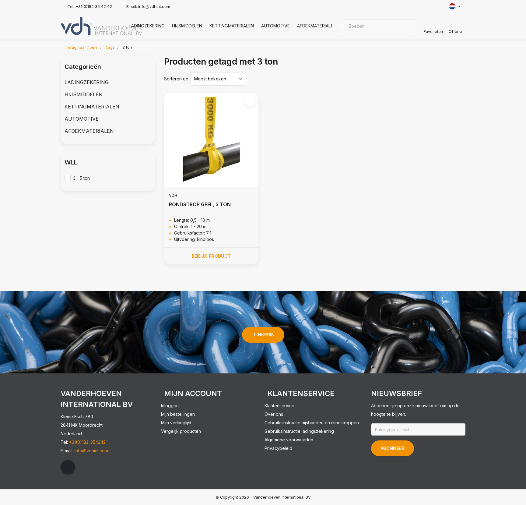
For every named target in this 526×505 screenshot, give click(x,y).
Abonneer (392, 448)
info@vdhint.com (91, 450)
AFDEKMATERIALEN (316, 25)
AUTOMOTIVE (275, 25)
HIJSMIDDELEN (187, 25)
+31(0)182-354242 (87, 442)
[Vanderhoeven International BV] (101, 25)
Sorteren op (176, 78)
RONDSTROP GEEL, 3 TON (200, 204)
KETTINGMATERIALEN (231, 25)
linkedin (264, 334)
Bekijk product (211, 256)
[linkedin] (68, 467)
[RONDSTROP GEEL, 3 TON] (211, 140)
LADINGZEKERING (147, 25)
